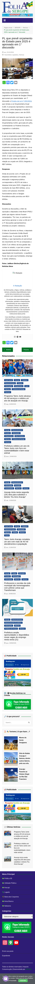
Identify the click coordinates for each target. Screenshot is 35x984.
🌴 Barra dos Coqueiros (10, 897)
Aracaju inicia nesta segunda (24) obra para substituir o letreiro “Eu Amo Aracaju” (16, 494)
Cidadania (24, 380)
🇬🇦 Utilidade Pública (9, 883)
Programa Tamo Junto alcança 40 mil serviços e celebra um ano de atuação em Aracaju (17, 398)
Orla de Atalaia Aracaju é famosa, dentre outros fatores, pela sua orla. (24, 758)
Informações (8, 386)
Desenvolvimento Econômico (13, 622)
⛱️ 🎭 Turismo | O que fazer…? (17, 732)
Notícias (21, 55)
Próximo (26, 349)
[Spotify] (17, 337)
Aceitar (23, 980)
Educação (22, 573)
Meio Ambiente (19, 436)
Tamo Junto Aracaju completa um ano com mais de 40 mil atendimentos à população (17, 541)
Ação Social (8, 380)
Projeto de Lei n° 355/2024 (21, 101)
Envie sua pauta (7, 951)
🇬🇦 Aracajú (6, 887)
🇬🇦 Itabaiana (6, 906)
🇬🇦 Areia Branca (7, 901)
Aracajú (17, 380)
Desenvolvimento (10, 383)
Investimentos (9, 488)
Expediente (6, 955)
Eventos (20, 383)
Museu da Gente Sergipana (23, 740)
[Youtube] (20, 337)
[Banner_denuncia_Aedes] (17, 15)
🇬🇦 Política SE (7, 878)
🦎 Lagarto (6, 892)
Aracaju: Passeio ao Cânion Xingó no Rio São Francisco (24, 774)
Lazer (26, 386)
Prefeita (15, 532)
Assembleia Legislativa (11, 55)
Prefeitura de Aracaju (18, 389)
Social (7, 535)
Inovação (17, 485)
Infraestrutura (18, 386)
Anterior (8, 349)
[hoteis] (17, 673)
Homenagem (16, 576)
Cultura (14, 573)
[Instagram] (15, 337)
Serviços (7, 392)
